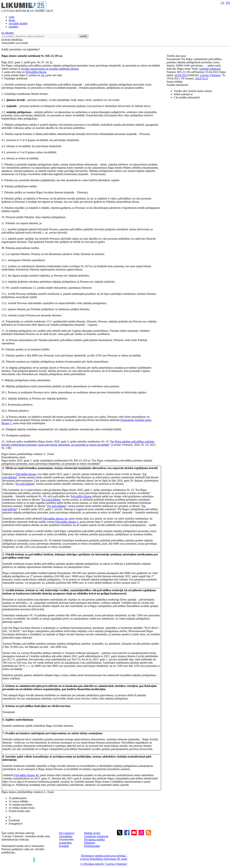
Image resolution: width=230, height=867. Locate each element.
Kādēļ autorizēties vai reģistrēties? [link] (20, 49)
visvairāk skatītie (18, 23)
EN (228, 2)
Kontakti (64, 845)
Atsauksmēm (66, 839)
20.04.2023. (181, 75)
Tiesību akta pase (177, 55)
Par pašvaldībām (25, 483)
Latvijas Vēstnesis (210, 75)
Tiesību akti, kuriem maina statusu (193, 90)
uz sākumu (7, 32)
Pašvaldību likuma (36, 71)
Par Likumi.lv (67, 833)
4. (78, 521)
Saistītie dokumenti (177, 84)
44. (43, 75)
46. (37, 775)
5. (11, 423)
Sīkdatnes (89, 842)
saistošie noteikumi (210, 68)
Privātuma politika (94, 839)
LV (223, 2)
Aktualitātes (65, 836)
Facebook (14, 820)
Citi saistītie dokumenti (187, 97)
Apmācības (65, 842)
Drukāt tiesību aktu (19, 811)
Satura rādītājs (175, 81)
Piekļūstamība (92, 845)
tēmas (12, 20)
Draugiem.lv (16, 823)
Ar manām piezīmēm (20, 804)
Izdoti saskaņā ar (183, 94)
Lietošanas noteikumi (96, 836)
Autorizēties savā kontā (14, 42)
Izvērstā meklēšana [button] (12, 39)
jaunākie (13, 26)
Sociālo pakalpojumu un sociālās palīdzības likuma (50, 68)
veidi (11, 16)
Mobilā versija (92, 833)
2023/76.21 (201, 78)
